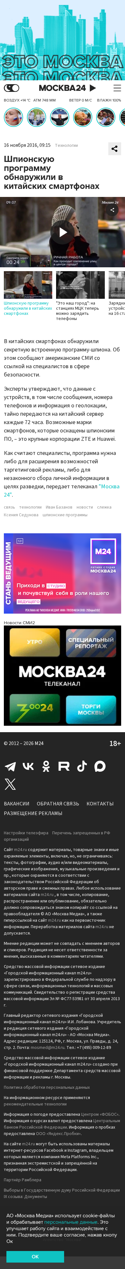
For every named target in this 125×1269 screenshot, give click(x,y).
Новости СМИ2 (19, 623)
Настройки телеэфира (26, 833)
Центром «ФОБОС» (100, 1114)
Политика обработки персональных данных (47, 1087)
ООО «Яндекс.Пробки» (58, 1134)
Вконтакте (28, 766)
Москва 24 (62, 88)
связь (9, 507)
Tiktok (82, 766)
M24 (39, 743)
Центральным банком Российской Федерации (62, 1124)
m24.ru (20, 850)
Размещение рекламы (33, 813)
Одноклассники (46, 766)
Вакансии (16, 803)
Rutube (64, 766)
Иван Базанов (59, 507)
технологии (30, 507)
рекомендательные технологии (35, 1104)
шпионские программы (65, 515)
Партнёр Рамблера (22, 1180)
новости (85, 507)
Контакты (100, 803)
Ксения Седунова (21, 515)
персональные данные (70, 1222)
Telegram (10, 766)
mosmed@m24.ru (47, 1047)
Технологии (66, 145)
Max (100, 766)
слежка (104, 507)
